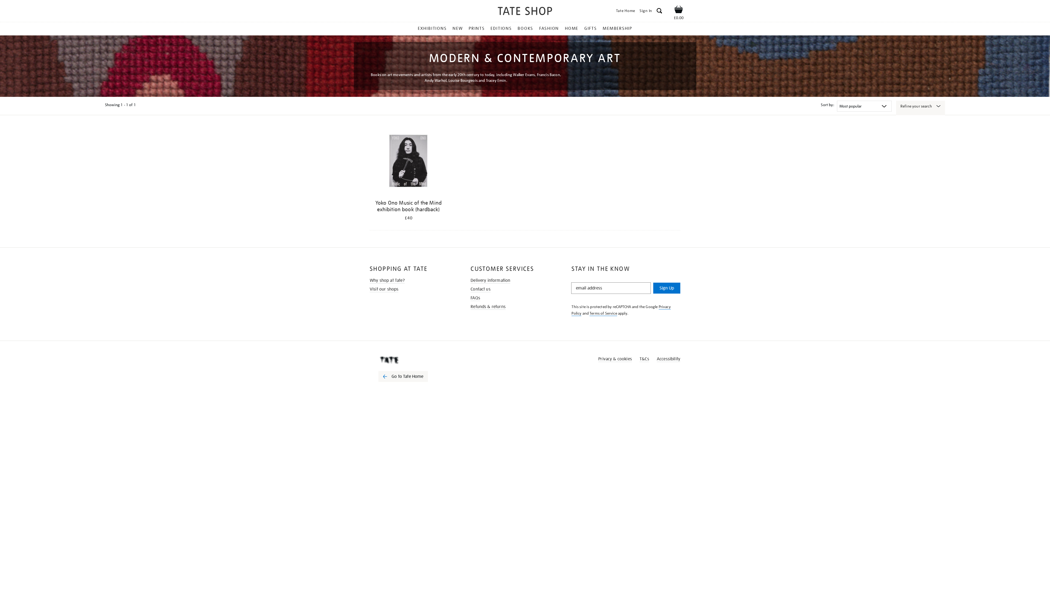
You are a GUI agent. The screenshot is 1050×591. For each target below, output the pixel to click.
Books (525, 28)
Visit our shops (384, 289)
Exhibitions (432, 28)
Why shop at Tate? (387, 280)
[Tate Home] (412, 360)
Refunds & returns (488, 306)
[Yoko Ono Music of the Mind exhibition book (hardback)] (408, 161)
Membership (617, 28)
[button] (659, 11)
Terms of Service (603, 313)
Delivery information (490, 280)
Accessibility (668, 359)
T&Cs (644, 359)
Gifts (590, 28)
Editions (501, 28)
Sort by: (827, 104)
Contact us (481, 289)
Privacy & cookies (615, 359)
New (458, 28)
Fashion (549, 28)
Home (571, 28)
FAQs (475, 298)
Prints (477, 28)
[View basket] (678, 10)
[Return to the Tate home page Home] (525, 12)
